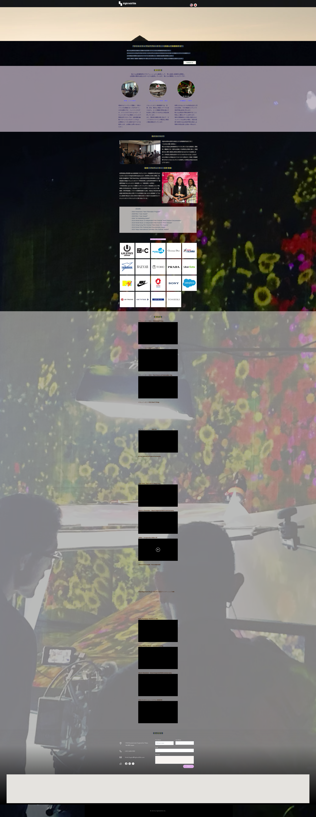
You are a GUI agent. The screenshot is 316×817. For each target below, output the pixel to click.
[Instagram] (129, 763)
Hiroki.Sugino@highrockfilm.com (135, 757)
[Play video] (158, 550)
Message (157, 754)
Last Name (178, 739)
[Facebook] (126, 763)
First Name (158, 739)
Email (156, 747)
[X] (133, 763)
